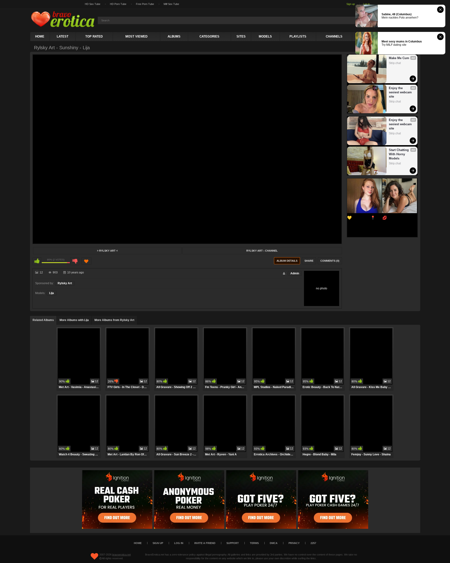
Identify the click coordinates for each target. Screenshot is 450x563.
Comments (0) (329, 260)
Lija (51, 293)
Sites (241, 36)
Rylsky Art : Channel (262, 250)
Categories (209, 36)
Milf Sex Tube (171, 4)
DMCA (274, 543)
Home (39, 36)
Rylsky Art (107, 250)
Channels (334, 36)
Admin (294, 273)
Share (308, 260)
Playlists (297, 36)
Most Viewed (136, 36)
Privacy (294, 543)
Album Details (287, 260)
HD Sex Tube (92, 4)
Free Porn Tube (145, 4)
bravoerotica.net (121, 554)
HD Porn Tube (118, 4)
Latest (62, 36)
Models (265, 36)
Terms (254, 543)
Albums (174, 36)
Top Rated (94, 36)
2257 (313, 543)
